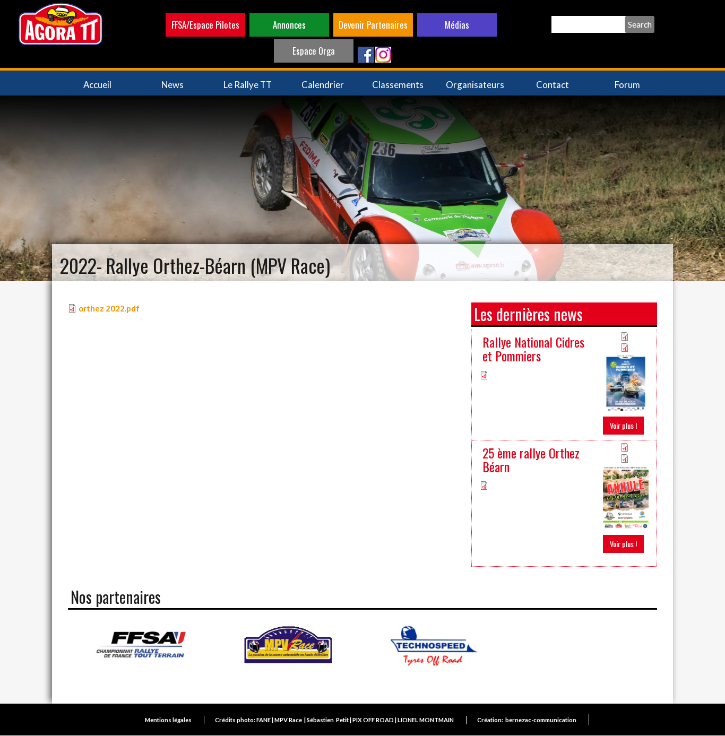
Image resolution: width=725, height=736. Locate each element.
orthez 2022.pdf (109, 308)
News (172, 84)
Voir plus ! (623, 425)
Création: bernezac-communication (526, 719)
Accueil (97, 84)
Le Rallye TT (247, 84)
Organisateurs (475, 84)
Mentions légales (168, 719)
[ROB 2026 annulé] (626, 496)
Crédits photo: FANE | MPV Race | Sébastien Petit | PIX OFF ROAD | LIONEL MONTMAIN (334, 719)
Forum (627, 84)
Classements (398, 84)
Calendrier (322, 84)
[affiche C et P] (626, 381)
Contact (552, 84)
